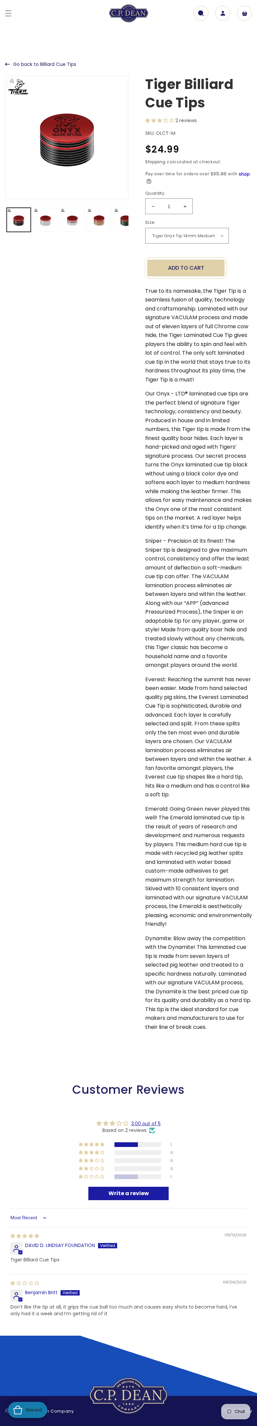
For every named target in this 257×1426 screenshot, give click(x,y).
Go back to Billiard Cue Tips (44, 64)
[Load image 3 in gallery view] (72, 220)
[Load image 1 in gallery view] (19, 220)
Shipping (155, 162)
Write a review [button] (128, 1193)
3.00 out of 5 (146, 1123)
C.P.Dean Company (51, 1411)
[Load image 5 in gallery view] (126, 220)
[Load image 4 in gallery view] (99, 220)
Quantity (154, 193)
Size (150, 222)
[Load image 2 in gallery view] (45, 220)
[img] (24, 1236)
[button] (8, 13)
